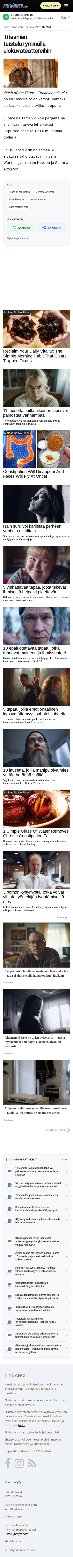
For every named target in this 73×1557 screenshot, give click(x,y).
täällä (21, 1425)
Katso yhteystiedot (16, 1534)
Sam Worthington (18, 207)
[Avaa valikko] (66, 6)
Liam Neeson (39, 162)
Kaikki (64, 1159)
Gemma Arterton (45, 192)
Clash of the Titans (19, 192)
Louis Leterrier (38, 199)
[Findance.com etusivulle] (15, 5)
